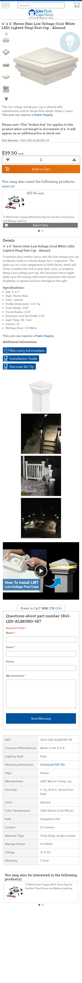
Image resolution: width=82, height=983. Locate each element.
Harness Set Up (22, 366)
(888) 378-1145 (51, 608)
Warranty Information (27, 350)
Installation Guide (23, 358)
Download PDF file (52, 764)
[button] (6, 99)
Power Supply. (43, 114)
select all (8, 186)
